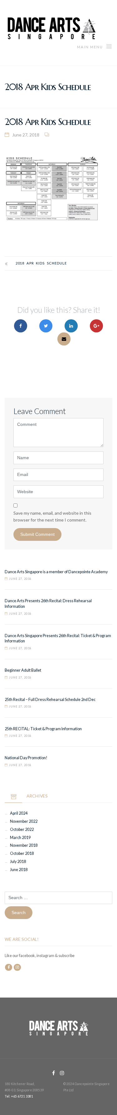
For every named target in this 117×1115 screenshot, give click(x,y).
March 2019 (20, 837)
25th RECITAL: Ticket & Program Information (43, 729)
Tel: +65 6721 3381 (19, 1096)
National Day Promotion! (26, 757)
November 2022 (23, 821)
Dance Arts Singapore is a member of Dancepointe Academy (56, 571)
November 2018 (23, 845)
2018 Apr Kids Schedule (41, 263)
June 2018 (18, 869)
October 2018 (22, 853)
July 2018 (18, 861)
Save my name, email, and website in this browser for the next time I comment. (52, 516)
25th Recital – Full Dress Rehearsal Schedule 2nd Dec (50, 699)
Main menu (90, 47)
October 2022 (22, 829)
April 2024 (18, 813)
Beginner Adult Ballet (23, 670)
